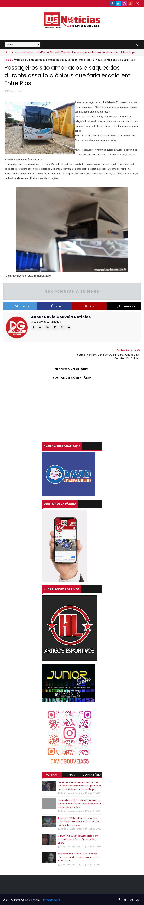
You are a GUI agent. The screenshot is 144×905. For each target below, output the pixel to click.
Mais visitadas (72, 775)
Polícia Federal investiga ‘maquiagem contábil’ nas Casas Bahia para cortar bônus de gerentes (79, 803)
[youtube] (130, 3)
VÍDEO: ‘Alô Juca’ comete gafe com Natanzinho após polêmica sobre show (78, 839)
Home (8, 59)
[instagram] (124, 3)
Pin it (94, 306)
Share (59, 306)
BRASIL (137, 52)
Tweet (25, 306)
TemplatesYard (51, 899)
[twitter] (118, 3)
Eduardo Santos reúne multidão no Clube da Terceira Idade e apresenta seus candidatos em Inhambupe (79, 786)
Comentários (92, 775)
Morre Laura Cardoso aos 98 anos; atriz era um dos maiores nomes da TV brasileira (78, 857)
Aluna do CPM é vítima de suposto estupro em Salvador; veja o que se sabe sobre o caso (78, 821)
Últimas (52, 774)
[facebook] (112, 3)
